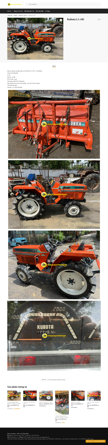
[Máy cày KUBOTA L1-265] (30, 396)
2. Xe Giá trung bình (52, 379)
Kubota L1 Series (23, 15)
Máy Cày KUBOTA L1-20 (77, 404)
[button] (61, 20)
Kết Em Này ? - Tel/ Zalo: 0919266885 (95, 441)
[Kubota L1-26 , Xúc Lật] (100, 19)
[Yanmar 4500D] (98, 19)
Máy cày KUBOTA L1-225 (61, 419)
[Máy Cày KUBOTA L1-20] (78, 396)
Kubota (15, 15)
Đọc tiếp (30, 409)
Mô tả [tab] (54, 66)
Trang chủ (10, 15)
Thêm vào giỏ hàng (14, 412)
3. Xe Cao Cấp (26, 402)
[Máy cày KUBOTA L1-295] (94, 396)
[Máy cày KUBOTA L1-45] (46, 396)
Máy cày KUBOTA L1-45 (46, 404)
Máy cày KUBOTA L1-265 (29, 406)
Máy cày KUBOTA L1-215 (13, 406)
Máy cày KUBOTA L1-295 (93, 406)
